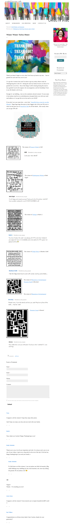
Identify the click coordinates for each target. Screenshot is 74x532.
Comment (8, 384)
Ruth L (8, 431)
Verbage (34, 214)
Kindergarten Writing (38, 175)
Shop (34, 23)
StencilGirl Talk (24, 106)
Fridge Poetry (35, 251)
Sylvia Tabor (9, 496)
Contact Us (42, 23)
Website (8, 378)
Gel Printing (26, 23)
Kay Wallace (9, 512)
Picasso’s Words (34, 147)
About (7, 23)
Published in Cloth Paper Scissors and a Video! (24, 29)
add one (17, 356)
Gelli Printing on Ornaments (17, 27)
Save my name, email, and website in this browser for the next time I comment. (23, 400)
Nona (7, 413)
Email (8, 372)
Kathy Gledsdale (10, 445)
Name (8, 366)
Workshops (16, 23)
